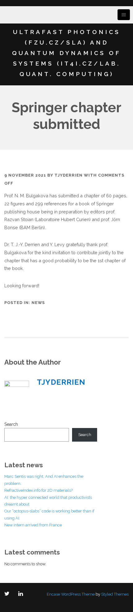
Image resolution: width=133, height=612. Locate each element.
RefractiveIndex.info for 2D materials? (38, 490)
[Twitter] (8, 594)
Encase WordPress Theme (71, 594)
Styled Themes (115, 594)
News (38, 302)
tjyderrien (68, 175)
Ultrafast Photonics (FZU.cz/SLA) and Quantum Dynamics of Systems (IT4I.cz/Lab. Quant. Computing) (66, 52)
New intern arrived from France (33, 525)
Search (11, 424)
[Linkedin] (21, 594)
